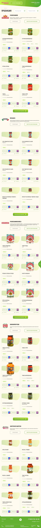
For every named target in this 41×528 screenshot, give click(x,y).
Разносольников (14, 15)
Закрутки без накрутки (15, 426)
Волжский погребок (14, 324)
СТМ (2, 521)
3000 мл (28, 72)
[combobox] (20, 11)
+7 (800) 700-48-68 (35, 2)
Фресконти (12, 118)
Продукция (4, 518)
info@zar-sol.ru (36, 3)
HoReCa (11, 518)
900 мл (32, 43)
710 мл (28, 43)
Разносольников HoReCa (15, 221)
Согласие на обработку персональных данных (9, 526)
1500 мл (36, 43)
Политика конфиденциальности (24, 526)
